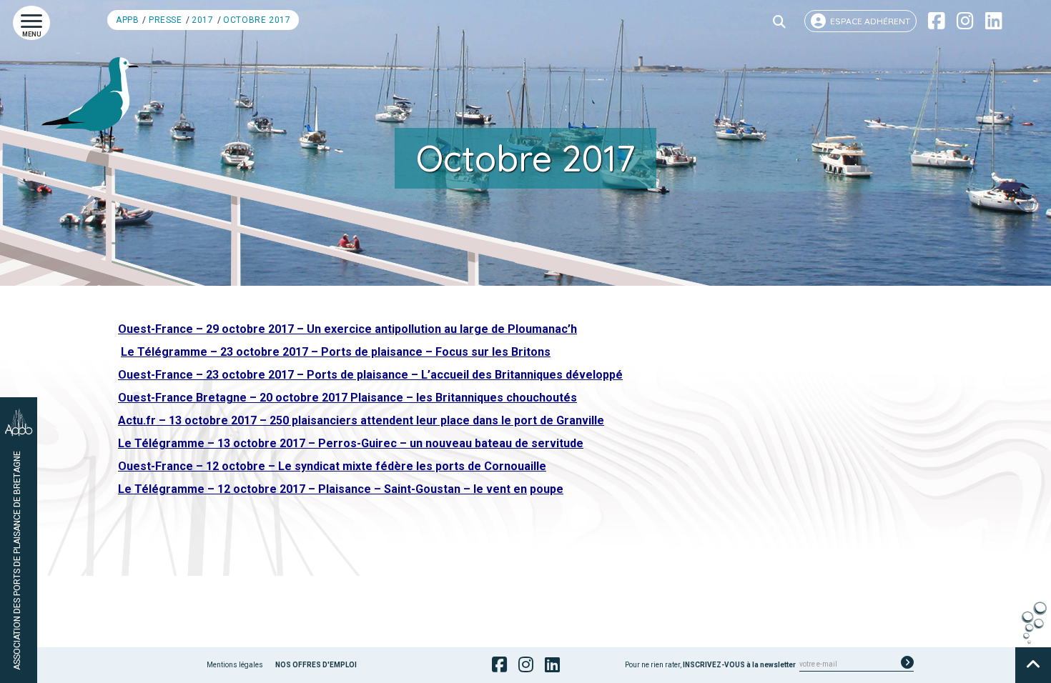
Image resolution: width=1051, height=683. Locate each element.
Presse (165, 20)
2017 (202, 20)
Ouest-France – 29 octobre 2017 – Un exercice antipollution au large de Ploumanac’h (347, 329)
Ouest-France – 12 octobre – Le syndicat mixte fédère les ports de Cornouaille (332, 466)
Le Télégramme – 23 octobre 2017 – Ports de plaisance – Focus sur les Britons (336, 352)
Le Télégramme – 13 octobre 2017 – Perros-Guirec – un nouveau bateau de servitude (350, 443)
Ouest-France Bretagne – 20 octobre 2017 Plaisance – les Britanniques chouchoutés (347, 397)
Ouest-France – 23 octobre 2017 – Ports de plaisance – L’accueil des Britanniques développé (370, 375)
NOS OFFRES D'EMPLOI (316, 665)
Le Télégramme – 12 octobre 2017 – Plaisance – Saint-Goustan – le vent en (322, 489)
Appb (127, 20)
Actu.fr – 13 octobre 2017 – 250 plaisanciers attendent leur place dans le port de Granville (361, 420)
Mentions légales (235, 665)
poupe (546, 489)
